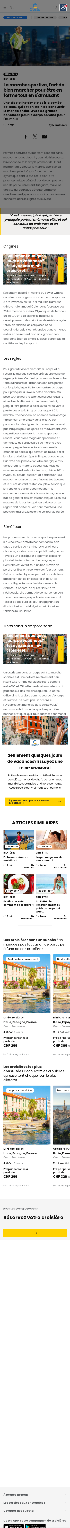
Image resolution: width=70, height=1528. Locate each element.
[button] (54, 7)
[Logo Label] (35, 7)
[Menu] (5, 7)
